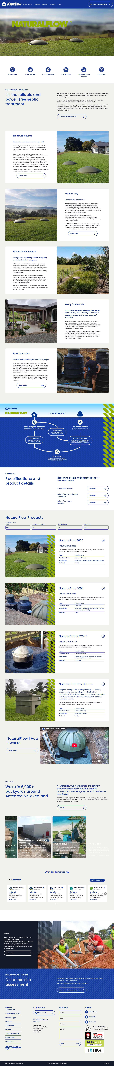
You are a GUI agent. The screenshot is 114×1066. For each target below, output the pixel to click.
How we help (10, 953)
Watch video (23, 175)
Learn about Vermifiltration (67, 116)
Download (92, 488)
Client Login (106, 1063)
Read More (36, 855)
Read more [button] (12, 899)
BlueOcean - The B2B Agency (60, 1063)
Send (62, 1043)
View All (61, 807)
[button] (8, 893)
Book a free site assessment (68, 990)
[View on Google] (10, 888)
